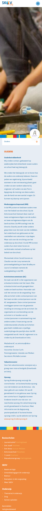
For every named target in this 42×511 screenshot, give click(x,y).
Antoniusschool (14, 452)
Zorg (6, 497)
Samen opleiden (10, 500)
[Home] (7, 3)
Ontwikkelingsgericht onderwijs (17, 473)
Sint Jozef (12, 445)
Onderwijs (7, 489)
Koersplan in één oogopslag (15, 479)
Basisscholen (8, 438)
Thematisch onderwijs (13, 493)
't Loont (11, 455)
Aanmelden (6, 506)
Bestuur (7, 476)
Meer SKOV (8, 482)
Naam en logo (9, 469)
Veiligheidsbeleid (9, 509)
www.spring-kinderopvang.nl (15, 419)
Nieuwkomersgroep (17, 458)
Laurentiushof (15, 442)
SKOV (4, 465)
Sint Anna (14, 449)
